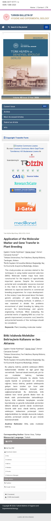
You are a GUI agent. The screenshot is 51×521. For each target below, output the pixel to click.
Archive (7, 112)
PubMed (8, 483)
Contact (40, 8)
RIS (7, 456)
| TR (46, 8)
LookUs (20, 517)
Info (5, 127)
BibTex (8, 463)
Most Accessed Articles (14, 117)
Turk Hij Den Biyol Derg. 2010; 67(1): (15, 233)
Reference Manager (12, 475)
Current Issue (25, 106)
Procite (8, 471)
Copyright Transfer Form (17, 138)
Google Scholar (10, 487)
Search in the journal (18, 27)
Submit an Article (11, 122)
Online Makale (29, 517)
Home (33, 8)
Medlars (8, 467)
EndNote (9, 459)
